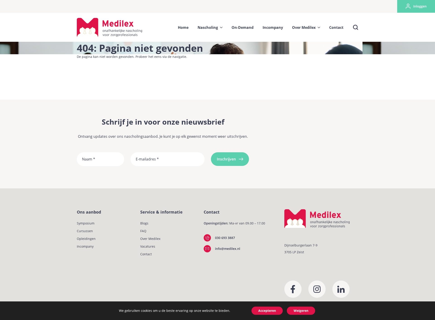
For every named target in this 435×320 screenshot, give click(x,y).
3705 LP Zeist (294, 252)
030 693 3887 (225, 238)
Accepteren (267, 310)
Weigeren (301, 310)
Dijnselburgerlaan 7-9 (300, 245)
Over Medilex (150, 238)
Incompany (85, 246)
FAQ (143, 231)
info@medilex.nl (227, 248)
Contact (146, 254)
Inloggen (420, 6)
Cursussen (85, 231)
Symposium (85, 223)
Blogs (144, 223)
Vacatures (147, 246)
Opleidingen (86, 238)
